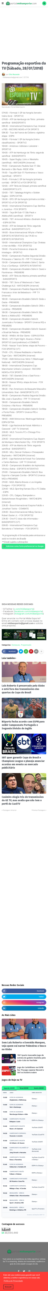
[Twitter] (21, 651)
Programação (26, 645)
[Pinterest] (31, 651)
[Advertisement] (24, 34)
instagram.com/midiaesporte (29, 613)
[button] (2, 3)
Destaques (16, 645)
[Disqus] (24, 840)
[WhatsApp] (26, 651)
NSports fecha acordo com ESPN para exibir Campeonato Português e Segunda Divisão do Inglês (23, 725)
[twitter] (24, 1271)
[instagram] (29, 1271)
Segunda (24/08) (9, 1088)
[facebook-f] (19, 1271)
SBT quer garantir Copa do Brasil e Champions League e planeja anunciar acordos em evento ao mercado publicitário (23, 762)
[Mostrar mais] (41, 651)
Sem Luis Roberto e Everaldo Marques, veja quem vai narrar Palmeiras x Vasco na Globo (24, 1046)
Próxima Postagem (38, 810)
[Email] (36, 651)
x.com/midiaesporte (24, 609)
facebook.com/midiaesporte (28, 611)
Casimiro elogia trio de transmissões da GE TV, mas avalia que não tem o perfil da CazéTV (23, 800)
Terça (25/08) (24, 1088)
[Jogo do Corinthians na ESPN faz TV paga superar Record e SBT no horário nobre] (9, 1070)
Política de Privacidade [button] (13, 1281)
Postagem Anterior (10, 810)
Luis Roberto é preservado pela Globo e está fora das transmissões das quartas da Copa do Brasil (23, 689)
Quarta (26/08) (39, 1088)
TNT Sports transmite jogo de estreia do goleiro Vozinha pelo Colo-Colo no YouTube (31, 1058)
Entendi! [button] (8, 1287)
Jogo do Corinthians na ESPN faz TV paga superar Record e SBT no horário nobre (30, 1070)
